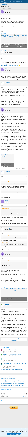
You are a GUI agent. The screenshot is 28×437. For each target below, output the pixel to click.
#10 (26, 309)
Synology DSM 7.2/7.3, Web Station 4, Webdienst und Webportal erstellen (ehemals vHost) (14, 381)
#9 (26, 258)
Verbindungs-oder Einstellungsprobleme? (12, 369)
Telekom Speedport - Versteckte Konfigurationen (12, 380)
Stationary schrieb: (5, 208)
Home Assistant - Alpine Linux (8, 378)
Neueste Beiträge (5, 347)
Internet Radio (6, 359)
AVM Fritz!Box (5, 352)
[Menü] (1, 1)
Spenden (14, 407)
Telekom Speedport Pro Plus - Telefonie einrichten (12, 383)
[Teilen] (25, 16)
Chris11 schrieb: (5, 181)
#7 (26, 205)
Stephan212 (24, 396)
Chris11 (3, 8)
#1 (26, 16)
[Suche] (26, 1)
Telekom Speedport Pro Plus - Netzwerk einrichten (12, 385)
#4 (26, 87)
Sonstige (4, 361)
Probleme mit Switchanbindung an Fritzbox (13, 354)
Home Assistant (6, 367)
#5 (26, 114)
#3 (26, 73)
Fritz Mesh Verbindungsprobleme (10, 349)
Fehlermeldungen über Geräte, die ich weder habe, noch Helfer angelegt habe (14, 364)
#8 (26, 233)
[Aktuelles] (24, 1)
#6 (26, 176)
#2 (26, 55)
